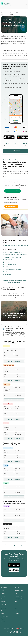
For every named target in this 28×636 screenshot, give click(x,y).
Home (2, 590)
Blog (16, 601)
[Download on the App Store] (9, 137)
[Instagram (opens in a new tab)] (14, 632)
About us (3, 610)
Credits (17, 613)
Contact (3, 621)
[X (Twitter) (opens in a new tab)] (11, 632)
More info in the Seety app (14, 361)
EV (1, 598)
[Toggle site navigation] (26, 4)
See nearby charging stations (13, 190)
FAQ (16, 593)
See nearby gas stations (11, 206)
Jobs (2, 613)
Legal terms (18, 610)
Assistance (4, 601)
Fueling (3, 596)
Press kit (3, 619)
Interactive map (19, 590)
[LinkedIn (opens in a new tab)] (17, 632)
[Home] (6, 4)
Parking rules (3, 13)
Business (3, 604)
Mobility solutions (19, 598)
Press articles (4, 616)
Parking (3, 593)
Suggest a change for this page (14, 545)
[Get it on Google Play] (14, 565)
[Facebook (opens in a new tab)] (7, 632)
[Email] (20, 632)
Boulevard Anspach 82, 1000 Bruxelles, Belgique (14, 29)
